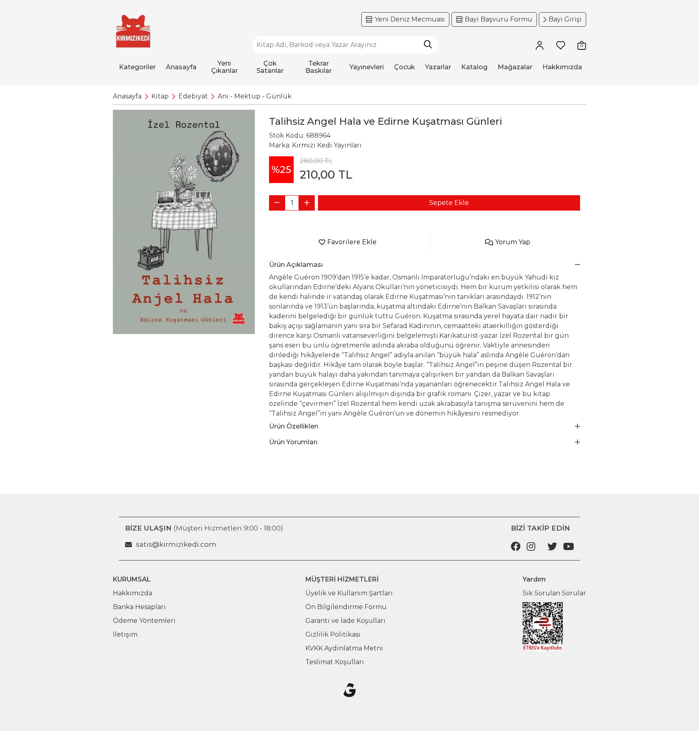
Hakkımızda (132, 593)
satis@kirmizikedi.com (176, 544)
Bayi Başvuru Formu (498, 19)
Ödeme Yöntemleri (144, 620)
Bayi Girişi (565, 19)
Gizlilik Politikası (332, 634)
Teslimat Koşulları (334, 662)
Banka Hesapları (139, 607)
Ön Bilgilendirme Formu (346, 607)
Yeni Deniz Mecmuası (410, 19)
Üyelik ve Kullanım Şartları (349, 593)
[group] (184, 222)
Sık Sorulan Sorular (554, 593)
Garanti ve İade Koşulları (345, 620)
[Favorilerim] (560, 45)
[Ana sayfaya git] (133, 31)
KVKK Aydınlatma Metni (344, 648)
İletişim (125, 634)
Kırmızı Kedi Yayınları (327, 145)
